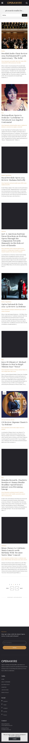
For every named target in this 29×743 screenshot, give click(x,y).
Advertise (3, 687)
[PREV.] (12, 588)
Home (2, 679)
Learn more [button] (17, 736)
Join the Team (4, 689)
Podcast (5, 715)
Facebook (5, 701)
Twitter (4, 704)
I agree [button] (14, 738)
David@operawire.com (6, 729)
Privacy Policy (5, 692)
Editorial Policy (5, 684)
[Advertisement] (14, 610)
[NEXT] (17, 588)
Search (24, 15)
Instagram (5, 708)
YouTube (5, 711)
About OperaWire (5, 681)
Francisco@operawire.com (6, 725)
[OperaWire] (14, 3)
